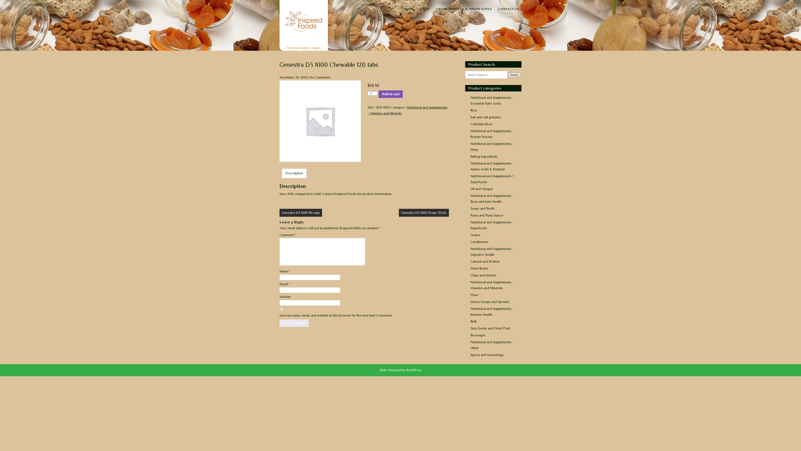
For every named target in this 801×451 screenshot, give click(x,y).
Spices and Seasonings (487, 355)
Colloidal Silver (481, 124)
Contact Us (508, 9)
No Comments (320, 77)
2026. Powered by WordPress (400, 370)
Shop (425, 9)
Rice (473, 110)
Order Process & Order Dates (464, 9)
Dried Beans (479, 268)
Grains (475, 235)
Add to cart (390, 94)
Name (285, 271)
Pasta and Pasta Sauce (486, 215)
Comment (288, 235)
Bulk (473, 321)
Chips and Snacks (483, 275)
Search (514, 74)
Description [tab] (294, 173)
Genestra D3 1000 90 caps (301, 213)
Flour (474, 295)
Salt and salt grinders (485, 117)
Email (285, 284)
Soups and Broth (482, 208)
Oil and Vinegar (481, 189)
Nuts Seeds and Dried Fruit (490, 328)
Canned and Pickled (484, 262)
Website (285, 297)
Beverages (478, 335)
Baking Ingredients (484, 156)
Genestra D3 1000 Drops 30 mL (424, 213)
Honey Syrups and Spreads (489, 302)
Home (409, 9)
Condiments (479, 242)
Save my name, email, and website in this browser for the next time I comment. (336, 315)
